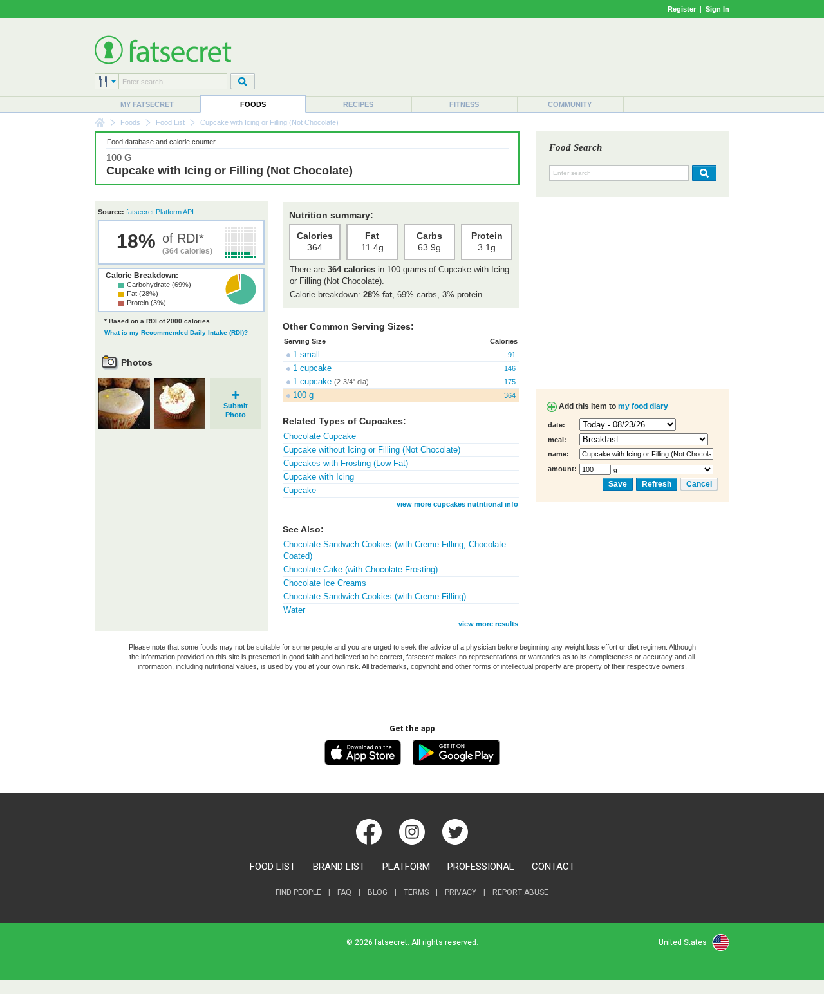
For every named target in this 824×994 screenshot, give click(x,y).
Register (682, 9)
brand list (339, 866)
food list (272, 866)
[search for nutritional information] (702, 173)
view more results (488, 624)
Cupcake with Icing (318, 477)
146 (510, 368)
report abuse (520, 892)
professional (480, 866)
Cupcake (299, 490)
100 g (303, 395)
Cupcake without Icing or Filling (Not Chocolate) (371, 450)
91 (512, 355)
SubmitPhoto (235, 405)
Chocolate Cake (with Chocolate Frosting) (360, 569)
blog (378, 892)
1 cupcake (312, 368)
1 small (306, 354)
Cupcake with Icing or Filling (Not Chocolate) (229, 170)
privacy (460, 892)
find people (298, 892)
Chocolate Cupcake (319, 436)
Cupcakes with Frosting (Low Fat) (345, 463)
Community (570, 104)
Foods (253, 104)
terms (416, 892)
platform (406, 866)
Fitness (464, 104)
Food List (170, 122)
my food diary (643, 406)
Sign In (717, 9)
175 (510, 382)
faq (344, 892)
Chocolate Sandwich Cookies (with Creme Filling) (374, 596)
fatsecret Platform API (160, 212)
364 (510, 395)
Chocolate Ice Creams (324, 583)
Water (294, 610)
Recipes (358, 104)
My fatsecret (147, 104)
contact (553, 866)
